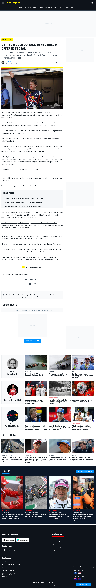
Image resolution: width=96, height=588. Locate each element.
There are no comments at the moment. (32, 310)
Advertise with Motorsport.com (11, 564)
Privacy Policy (58, 582)
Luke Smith (8, 61)
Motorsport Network (44, 585)
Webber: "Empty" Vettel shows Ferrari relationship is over (23, 202)
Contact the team (7, 567)
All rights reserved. (57, 585)
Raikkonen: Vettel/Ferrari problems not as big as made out (23, 198)
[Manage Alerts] (35, 284)
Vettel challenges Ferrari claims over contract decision (22, 206)
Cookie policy (49, 582)
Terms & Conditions (38, 582)
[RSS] (25, 550)
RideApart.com (56, 551)
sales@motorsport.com (9, 570)
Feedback (5, 561)
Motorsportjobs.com (57, 542)
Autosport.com (56, 545)
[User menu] (92, 3)
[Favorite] (56, 62)
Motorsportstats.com (58, 548)
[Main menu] (3, 2)
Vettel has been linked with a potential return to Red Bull (22, 212)
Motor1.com (55, 539)
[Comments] (60, 62)
